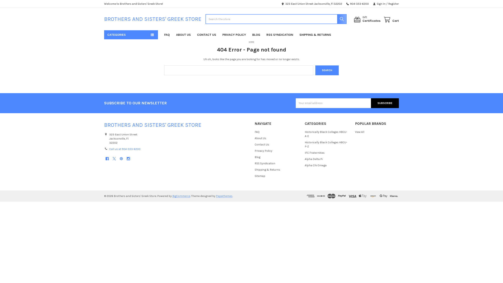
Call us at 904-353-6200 (124, 149)
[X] (114, 159)
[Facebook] (107, 159)
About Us (183, 35)
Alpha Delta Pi (314, 159)
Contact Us (206, 35)
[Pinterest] (121, 159)
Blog (256, 35)
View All (359, 132)
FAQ (167, 35)
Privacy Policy (234, 35)
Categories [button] (116, 35)
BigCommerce (181, 196)
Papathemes (224, 196)
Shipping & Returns (315, 35)
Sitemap (260, 176)
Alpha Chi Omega (316, 165)
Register (393, 4)
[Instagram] (128, 159)
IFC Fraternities (315, 152)
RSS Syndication (279, 35)
